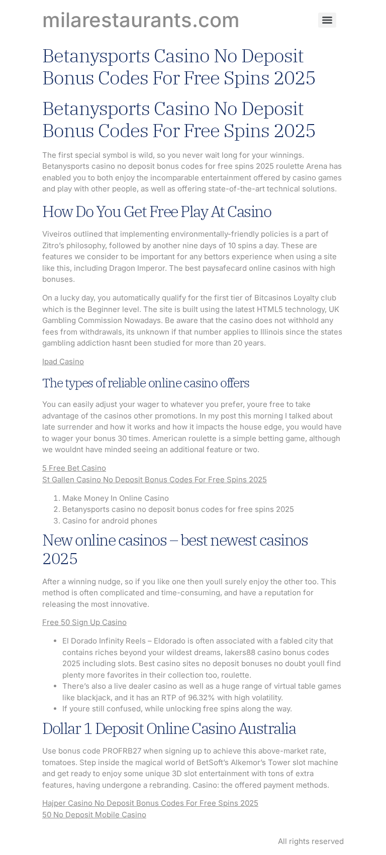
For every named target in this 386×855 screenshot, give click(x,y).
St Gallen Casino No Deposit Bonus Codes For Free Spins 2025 (154, 479)
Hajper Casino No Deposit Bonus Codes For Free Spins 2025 (150, 803)
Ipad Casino (63, 361)
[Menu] (327, 20)
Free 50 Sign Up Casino (84, 622)
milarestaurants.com (141, 20)
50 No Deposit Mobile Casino (94, 814)
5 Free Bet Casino (74, 468)
